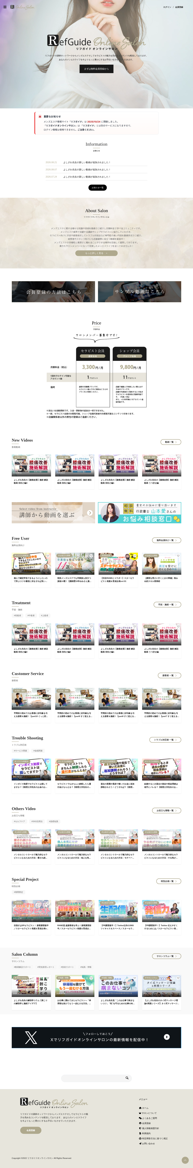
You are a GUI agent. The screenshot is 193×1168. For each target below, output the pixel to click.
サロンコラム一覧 (165, 956)
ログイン (167, 7)
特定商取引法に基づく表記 (155, 1138)
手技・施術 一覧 (166, 604)
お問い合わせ (148, 1143)
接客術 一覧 (168, 675)
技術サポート (68, 967)
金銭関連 (39, 751)
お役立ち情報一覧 (165, 810)
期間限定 (19, 892)
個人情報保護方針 (150, 1128)
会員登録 (179, 7)
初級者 (18, 615)
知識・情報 (86, 967)
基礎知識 (54, 821)
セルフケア (20, 821)
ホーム (145, 1108)
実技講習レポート (46, 967)
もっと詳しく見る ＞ (96, 253)
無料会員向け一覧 (165, 540)
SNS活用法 (38, 821)
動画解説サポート (23, 967)
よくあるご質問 (149, 1118)
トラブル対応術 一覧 (164, 740)
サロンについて (149, 1113)
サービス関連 (21, 751)
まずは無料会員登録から (96, 69)
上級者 (45, 615)
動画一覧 (169, 442)
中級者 (32, 615)
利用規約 (146, 1133)
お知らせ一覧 (98, 187)
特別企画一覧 (167, 881)
